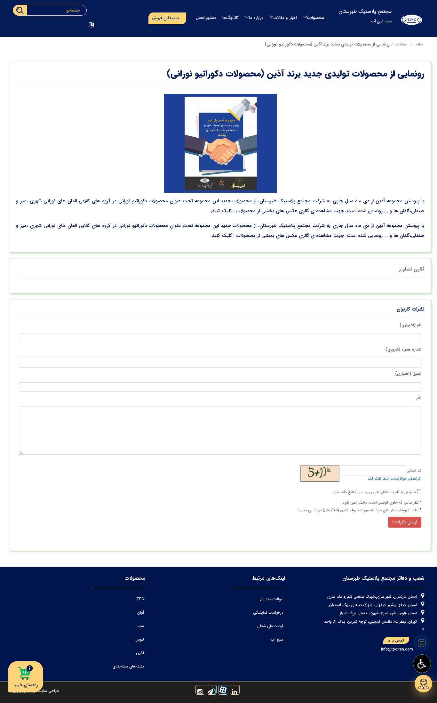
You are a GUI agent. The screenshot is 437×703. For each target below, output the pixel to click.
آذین (140, 653)
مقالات (401, 44)
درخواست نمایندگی (268, 613)
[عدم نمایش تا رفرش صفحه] (422, 643)
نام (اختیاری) (410, 325)
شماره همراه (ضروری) (403, 349)
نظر (418, 398)
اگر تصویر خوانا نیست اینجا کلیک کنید (394, 478)
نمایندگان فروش (165, 18)
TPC (140, 599)
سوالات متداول (271, 599)
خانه (419, 44)
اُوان (140, 613)
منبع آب (277, 639)
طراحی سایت (47, 691)
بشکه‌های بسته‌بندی (128, 666)
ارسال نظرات (405, 522)
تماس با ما (395, 640)
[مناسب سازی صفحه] (422, 664)
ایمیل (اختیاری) (408, 374)
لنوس (139, 639)
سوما (140, 626)
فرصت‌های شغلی (270, 626)
